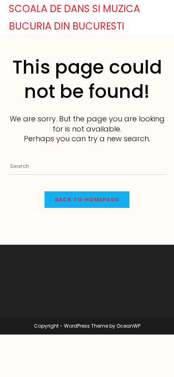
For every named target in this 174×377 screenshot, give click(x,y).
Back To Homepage (87, 199)
